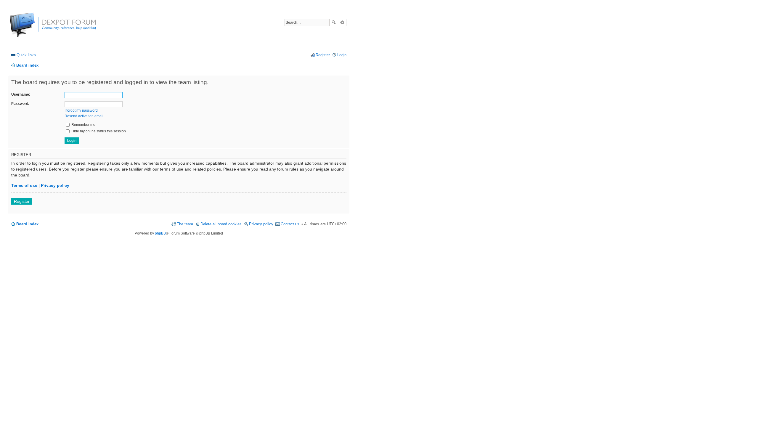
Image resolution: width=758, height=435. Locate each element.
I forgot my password (81, 110)
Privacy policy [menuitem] (261, 224)
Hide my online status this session (98, 131)
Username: (20, 94)
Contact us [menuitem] (290, 224)
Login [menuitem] (341, 55)
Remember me (82, 125)
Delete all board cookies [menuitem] (221, 224)
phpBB (160, 233)
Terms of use (24, 185)
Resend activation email (84, 116)
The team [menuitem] (185, 224)
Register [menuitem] (323, 55)
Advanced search (342, 22)
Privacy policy (55, 185)
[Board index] (32, 28)
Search (333, 22)
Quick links (26, 55)
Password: (20, 104)
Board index (27, 224)
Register (22, 201)
